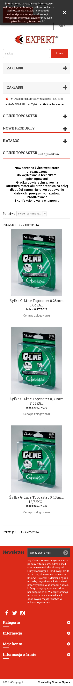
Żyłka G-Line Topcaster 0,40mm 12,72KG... (36, 499)
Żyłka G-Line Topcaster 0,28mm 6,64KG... (37, 302)
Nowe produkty (19, 128)
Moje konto (12, 643)
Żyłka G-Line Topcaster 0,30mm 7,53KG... (37, 401)
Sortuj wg (9, 213)
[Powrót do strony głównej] (7, 98)
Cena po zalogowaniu (36, 315)
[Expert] (36, 39)
